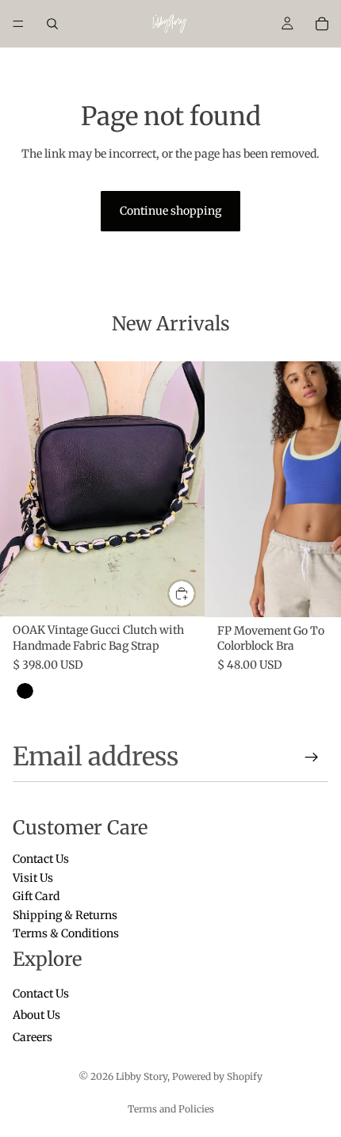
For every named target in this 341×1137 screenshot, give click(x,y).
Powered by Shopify (217, 1076)
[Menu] (18, 24)
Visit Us (33, 878)
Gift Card (36, 897)
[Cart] (322, 23)
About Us (36, 1016)
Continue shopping (170, 211)
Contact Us (41, 860)
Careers (32, 1037)
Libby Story (141, 1076)
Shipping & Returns (65, 915)
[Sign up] (311, 757)
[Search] (52, 23)
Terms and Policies (171, 1109)
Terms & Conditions (66, 933)
